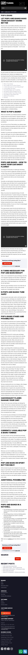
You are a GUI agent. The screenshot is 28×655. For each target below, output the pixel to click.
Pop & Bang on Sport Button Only (11, 94)
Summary (6, 97)
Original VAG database (6, 596)
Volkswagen (4, 587)
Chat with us (6, 613)
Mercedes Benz (4, 585)
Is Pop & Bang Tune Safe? (9, 88)
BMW (2, 583)
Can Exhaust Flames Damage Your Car (12, 91)
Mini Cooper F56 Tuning (8, 570)
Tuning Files (7, 12)
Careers (3, 602)
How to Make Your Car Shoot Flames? (12, 85)
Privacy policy (4, 604)
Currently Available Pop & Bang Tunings (12, 93)
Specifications (4, 592)
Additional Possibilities (9, 96)
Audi (2, 582)
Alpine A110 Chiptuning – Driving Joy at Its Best (14, 572)
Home (2, 12)
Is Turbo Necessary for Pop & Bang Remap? (14, 87)
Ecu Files (3, 594)
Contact (2, 609)
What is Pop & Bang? (8, 84)
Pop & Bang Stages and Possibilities (12, 90)
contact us (10, 539)
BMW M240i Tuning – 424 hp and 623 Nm (12, 567)
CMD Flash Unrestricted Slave (10, 566)
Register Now (7, 263)
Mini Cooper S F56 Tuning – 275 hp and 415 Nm (14, 569)
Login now (17, 266)
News (2, 601)
